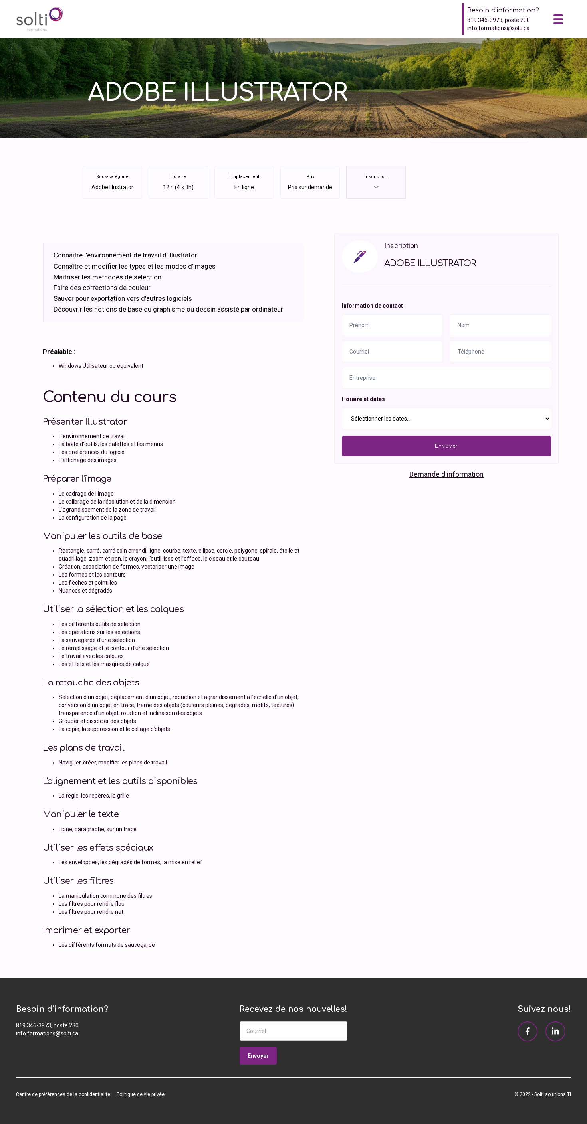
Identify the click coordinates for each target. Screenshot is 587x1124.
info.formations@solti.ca (498, 28)
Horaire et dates (363, 399)
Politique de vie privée (141, 1094)
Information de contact (372, 305)
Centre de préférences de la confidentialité (63, 1094)
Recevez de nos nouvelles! (293, 1009)
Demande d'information (446, 474)
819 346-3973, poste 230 (498, 20)
